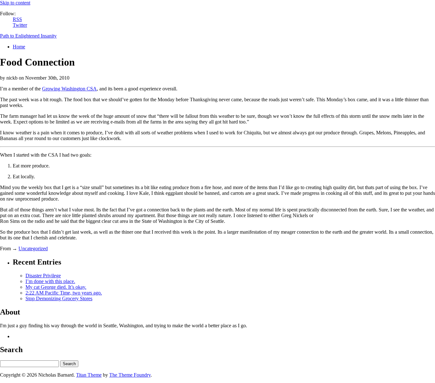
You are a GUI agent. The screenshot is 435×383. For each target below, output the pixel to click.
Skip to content (15, 2)
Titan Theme (89, 375)
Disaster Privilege (43, 275)
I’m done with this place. (50, 281)
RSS (17, 19)
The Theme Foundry (130, 375)
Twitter (20, 25)
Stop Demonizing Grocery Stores (58, 298)
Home (19, 46)
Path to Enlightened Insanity (28, 36)
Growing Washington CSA (69, 88)
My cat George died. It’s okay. (55, 287)
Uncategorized (33, 248)
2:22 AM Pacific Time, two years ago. (63, 292)
